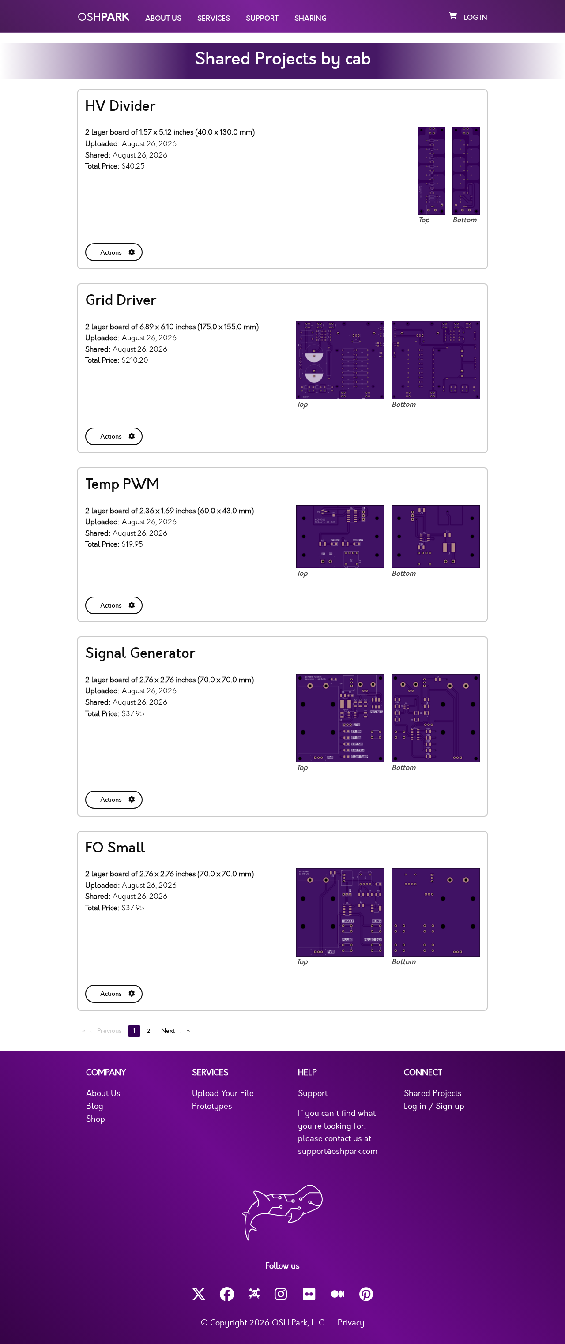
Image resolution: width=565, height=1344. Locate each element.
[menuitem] (114, 250)
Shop (95, 1119)
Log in (475, 18)
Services (213, 18)
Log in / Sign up (434, 1106)
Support (262, 18)
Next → (172, 1031)
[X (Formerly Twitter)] (199, 1294)
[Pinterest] (366, 1294)
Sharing (310, 18)
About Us (163, 18)
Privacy (351, 1323)
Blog (94, 1106)
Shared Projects (433, 1093)
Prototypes (212, 1106)
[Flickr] (310, 1294)
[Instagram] (282, 1294)
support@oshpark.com (337, 1151)
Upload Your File (223, 1093)
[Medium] (338, 1294)
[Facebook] (227, 1294)
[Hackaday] (254, 1294)
